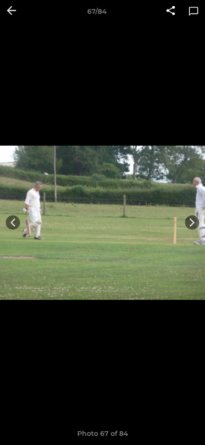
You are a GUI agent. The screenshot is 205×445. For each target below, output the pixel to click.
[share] (170, 11)
